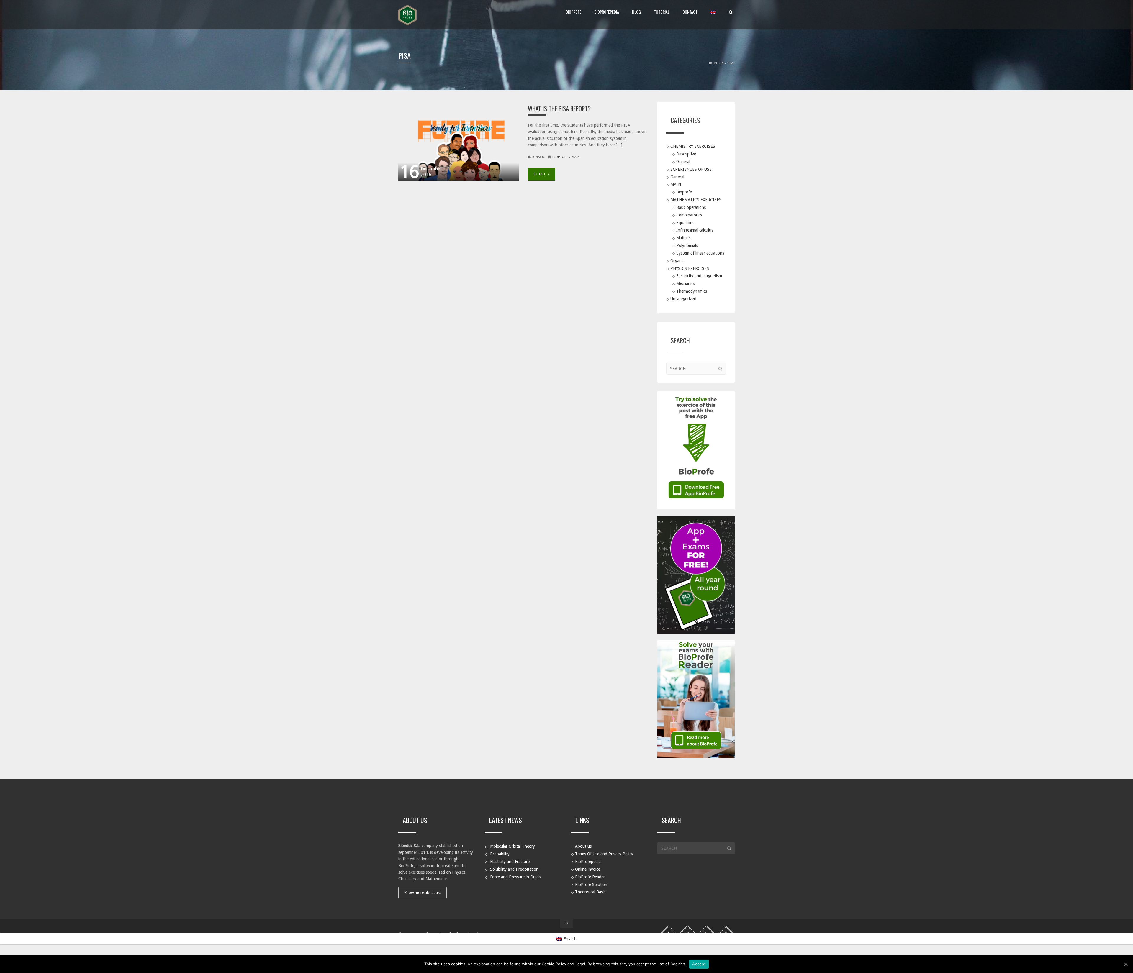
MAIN (576, 157)
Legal (580, 963)
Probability (500, 853)
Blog (636, 12)
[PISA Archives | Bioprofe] (407, 14)
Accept (699, 963)
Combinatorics (689, 214)
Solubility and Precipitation (514, 869)
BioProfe (573, 12)
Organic (677, 260)
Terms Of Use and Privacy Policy (604, 853)
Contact (690, 12)
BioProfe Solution (591, 884)
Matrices (683, 237)
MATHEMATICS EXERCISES (695, 199)
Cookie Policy (554, 963)
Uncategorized (683, 298)
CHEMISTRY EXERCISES (692, 146)
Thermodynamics (691, 291)
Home (713, 63)
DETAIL (540, 174)
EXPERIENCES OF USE (691, 169)
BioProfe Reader (590, 876)
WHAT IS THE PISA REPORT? (559, 108)
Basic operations (691, 207)
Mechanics (685, 283)
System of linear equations (700, 253)
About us (583, 846)
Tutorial (661, 12)
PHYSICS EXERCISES (689, 268)
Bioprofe (560, 157)
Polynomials (687, 245)
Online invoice (587, 869)
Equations (685, 222)
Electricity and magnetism (699, 275)
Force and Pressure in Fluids (515, 876)
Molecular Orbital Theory (512, 846)
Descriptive (686, 154)
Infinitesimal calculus (694, 230)
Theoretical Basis (590, 892)
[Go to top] (566, 923)
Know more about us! (423, 892)
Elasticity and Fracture (510, 861)
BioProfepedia (606, 12)
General (683, 161)
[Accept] (1126, 964)
